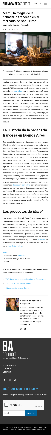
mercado (41, 240)
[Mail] (25, 328)
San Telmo (18, 91)
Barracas (16, 185)
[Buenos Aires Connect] (16, 3)
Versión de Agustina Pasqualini (16, 25)
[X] (15, 380)
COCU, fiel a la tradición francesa (18, 283)
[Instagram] (21, 328)
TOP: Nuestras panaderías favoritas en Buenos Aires (26, 279)
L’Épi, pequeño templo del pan (18, 288)
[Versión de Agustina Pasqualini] (12, 314)
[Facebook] (5, 380)
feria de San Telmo (15, 246)
